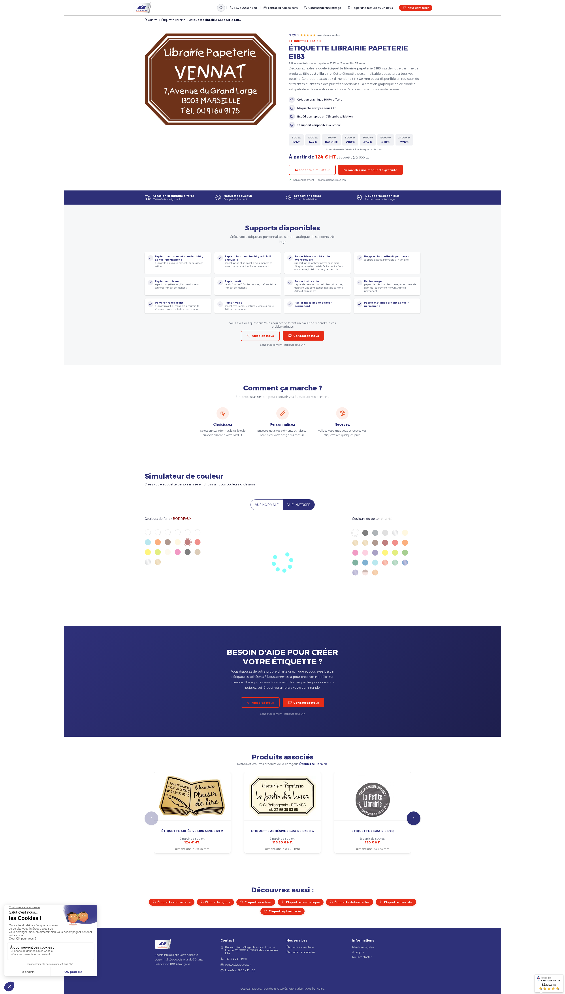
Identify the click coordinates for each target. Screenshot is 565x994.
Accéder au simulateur (312, 170)
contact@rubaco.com (283, 7)
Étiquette (151, 19)
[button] (413, 818)
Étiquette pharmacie (285, 911)
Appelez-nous (263, 336)
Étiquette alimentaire (173, 902)
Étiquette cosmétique (303, 902)
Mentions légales (363, 947)
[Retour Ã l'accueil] (142, 8)
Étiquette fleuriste (398, 902)
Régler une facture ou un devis (372, 7)
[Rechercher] (221, 8)
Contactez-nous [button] (306, 336)
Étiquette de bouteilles (351, 902)
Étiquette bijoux (217, 902)
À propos (358, 952)
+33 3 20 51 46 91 (245, 7)
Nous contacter (418, 7)
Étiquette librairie (173, 19)
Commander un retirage (324, 7)
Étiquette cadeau (258, 902)
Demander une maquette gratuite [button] (370, 170)
